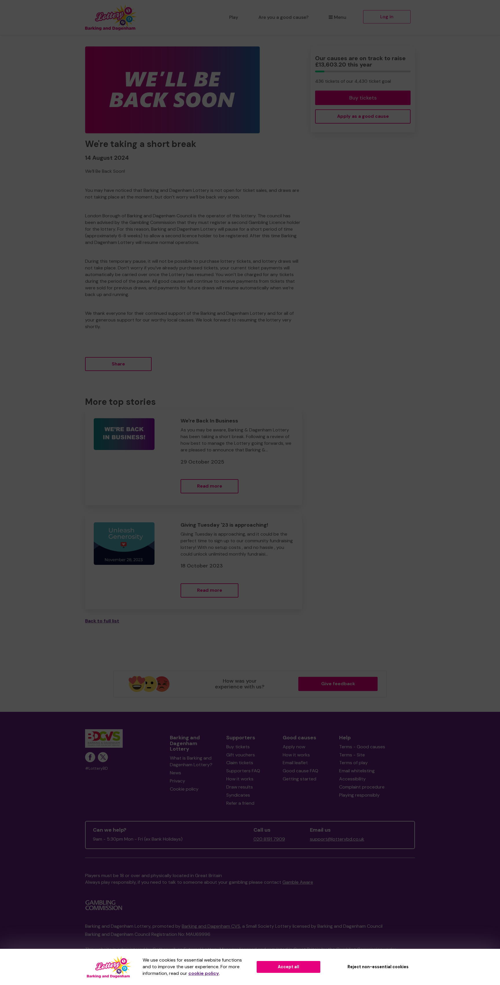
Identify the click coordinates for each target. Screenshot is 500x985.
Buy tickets (363, 97)
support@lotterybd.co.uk (337, 839)
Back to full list (102, 621)
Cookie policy (184, 789)
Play (233, 17)
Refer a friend (240, 803)
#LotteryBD (96, 768)
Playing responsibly (359, 795)
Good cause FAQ (300, 771)
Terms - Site (352, 755)
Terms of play (353, 763)
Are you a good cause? (283, 17)
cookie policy (203, 973)
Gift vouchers (240, 755)
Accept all (288, 966)
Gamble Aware (297, 882)
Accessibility (352, 779)
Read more (209, 486)
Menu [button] (340, 17)
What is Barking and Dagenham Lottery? (191, 761)
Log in (387, 17)
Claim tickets (239, 763)
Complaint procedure (362, 787)
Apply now (294, 747)
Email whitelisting (357, 771)
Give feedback (338, 684)
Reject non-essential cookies (378, 966)
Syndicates (238, 795)
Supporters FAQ (243, 771)
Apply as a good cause (363, 116)
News (175, 773)
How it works (239, 779)
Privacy (177, 781)
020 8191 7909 (269, 839)
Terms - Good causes (362, 747)
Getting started (299, 779)
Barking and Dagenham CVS (211, 926)
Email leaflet (295, 763)
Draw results (239, 787)
